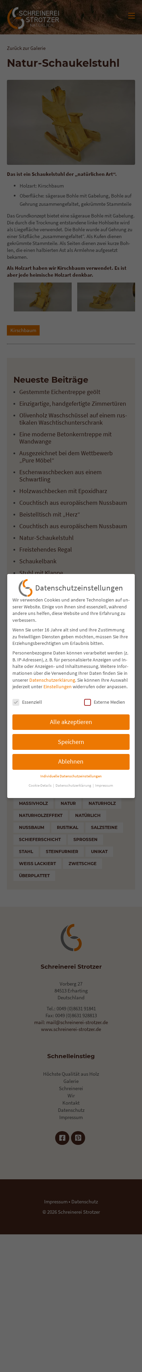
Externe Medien (109, 702)
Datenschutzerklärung (52, 680)
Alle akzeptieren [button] (71, 722)
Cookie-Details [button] (40, 785)
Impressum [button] (104, 785)
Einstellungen (57, 686)
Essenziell (32, 702)
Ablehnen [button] (70, 761)
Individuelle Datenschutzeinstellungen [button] (71, 776)
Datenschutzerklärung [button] (73, 785)
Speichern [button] (71, 742)
